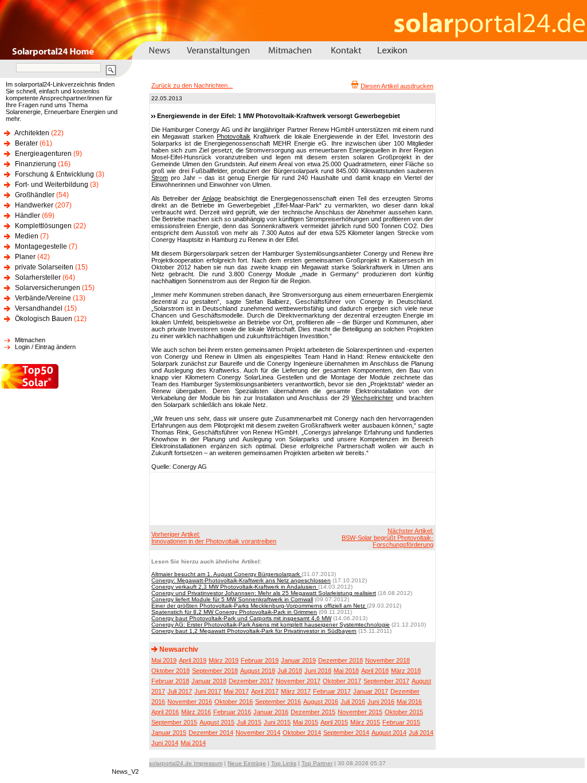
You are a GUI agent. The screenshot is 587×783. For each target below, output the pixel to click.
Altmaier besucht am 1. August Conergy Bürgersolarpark (226, 574)
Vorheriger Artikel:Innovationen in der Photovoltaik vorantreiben (213, 538)
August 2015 (216, 722)
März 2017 (296, 691)
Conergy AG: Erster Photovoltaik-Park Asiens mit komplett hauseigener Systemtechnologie (270, 624)
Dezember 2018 (340, 660)
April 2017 (265, 691)
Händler (27, 216)
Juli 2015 (249, 722)
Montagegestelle (41, 246)
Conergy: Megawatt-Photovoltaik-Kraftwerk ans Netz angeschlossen (241, 580)
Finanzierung (35, 164)
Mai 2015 (305, 722)
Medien (26, 236)
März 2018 (406, 670)
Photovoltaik (234, 136)
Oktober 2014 (302, 732)
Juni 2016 (380, 701)
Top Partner (317, 763)
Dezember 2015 (313, 711)
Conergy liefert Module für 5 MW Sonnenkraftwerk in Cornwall (232, 599)
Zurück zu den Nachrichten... (192, 85)
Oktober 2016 (233, 701)
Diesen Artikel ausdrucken (397, 86)
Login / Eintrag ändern (45, 346)
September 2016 (278, 701)
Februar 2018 (170, 681)
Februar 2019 (260, 660)
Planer (25, 257)
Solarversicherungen (47, 288)
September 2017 (386, 681)
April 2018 (375, 670)
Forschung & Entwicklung (54, 174)
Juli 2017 (179, 691)
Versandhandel (38, 308)
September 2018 (215, 670)
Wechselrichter (372, 397)
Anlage (211, 198)
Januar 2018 (208, 681)
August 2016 (320, 701)
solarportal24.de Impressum (185, 763)
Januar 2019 (298, 660)
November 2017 (298, 681)
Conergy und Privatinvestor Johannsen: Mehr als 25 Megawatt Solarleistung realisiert (263, 593)
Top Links (283, 763)
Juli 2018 (289, 670)
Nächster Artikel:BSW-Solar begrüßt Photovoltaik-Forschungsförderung (387, 537)
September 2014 (346, 732)
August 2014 (388, 732)
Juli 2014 (421, 732)
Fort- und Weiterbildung (51, 185)
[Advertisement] (290, 498)
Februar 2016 (232, 711)
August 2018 (257, 670)
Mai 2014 (193, 742)
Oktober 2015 (404, 711)
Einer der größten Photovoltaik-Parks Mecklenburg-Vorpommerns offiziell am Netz (259, 605)
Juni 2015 (277, 722)
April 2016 (165, 711)
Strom (159, 177)
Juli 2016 (353, 701)
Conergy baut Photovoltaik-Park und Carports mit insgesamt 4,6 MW (241, 618)
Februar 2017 (332, 691)
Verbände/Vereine (43, 298)
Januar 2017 (370, 691)
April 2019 (192, 660)
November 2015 (360, 711)
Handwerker (34, 205)
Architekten (31, 133)
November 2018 (387, 660)
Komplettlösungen (43, 226)
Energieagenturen (43, 154)
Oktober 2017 (342, 681)
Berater (26, 143)
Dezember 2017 (251, 681)
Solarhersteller (38, 277)
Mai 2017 (236, 691)
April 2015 (334, 722)
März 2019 (223, 660)
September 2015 (174, 722)
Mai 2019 (164, 660)
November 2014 (258, 732)
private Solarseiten (44, 267)
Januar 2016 (270, 711)
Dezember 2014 (211, 732)
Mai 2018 (346, 670)
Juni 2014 (164, 742)
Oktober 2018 (170, 670)
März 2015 (365, 722)
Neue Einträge (247, 763)
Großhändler (34, 195)
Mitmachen (30, 339)
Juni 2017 (207, 691)
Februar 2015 (401, 722)
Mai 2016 (409, 701)
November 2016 (189, 701)
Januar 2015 (168, 732)
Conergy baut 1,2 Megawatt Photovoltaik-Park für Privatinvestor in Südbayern (254, 631)
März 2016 (196, 711)
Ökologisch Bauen (43, 319)
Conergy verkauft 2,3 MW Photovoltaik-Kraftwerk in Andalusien (234, 587)
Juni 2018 (317, 670)
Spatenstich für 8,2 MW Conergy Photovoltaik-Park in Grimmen (234, 612)
